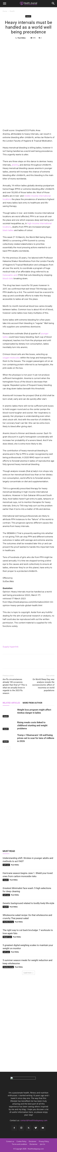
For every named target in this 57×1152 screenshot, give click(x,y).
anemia (15, 165)
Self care (6, 865)
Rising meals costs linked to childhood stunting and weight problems (32, 725)
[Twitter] (22, 43)
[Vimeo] (35, 1128)
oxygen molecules (11, 357)
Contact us (10, 1141)
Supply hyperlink (10, 646)
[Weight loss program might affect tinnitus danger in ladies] (9, 712)
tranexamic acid (10, 275)
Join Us (42, 1144)
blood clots (8, 278)
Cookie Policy (21, 1141)
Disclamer (32, 1141)
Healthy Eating (8, 922)
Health (12, 11)
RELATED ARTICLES (11, 703)
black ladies (8, 230)
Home (5, 11)
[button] (4, 3)
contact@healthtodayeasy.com (33, 1120)
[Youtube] (42, 1128)
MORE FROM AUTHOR (32, 703)
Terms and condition (19, 1144)
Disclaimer (34, 1144)
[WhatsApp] (34, 43)
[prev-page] (4, 748)
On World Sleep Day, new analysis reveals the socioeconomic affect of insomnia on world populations (43, 685)
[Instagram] (21, 1127)
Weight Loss (7, 937)
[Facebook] (16, 43)
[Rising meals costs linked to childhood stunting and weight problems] (9, 725)
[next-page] (8, 748)
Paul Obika (22, 38)
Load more (28, 973)
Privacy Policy (44, 1141)
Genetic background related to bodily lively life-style (28, 903)
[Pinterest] (28, 43)
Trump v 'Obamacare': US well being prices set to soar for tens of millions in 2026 (35, 738)
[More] (40, 43)
